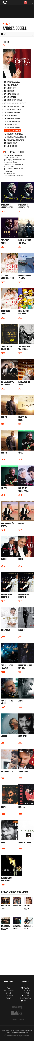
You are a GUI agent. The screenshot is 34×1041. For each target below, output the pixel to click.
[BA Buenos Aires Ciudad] (17, 1013)
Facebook (27, 993)
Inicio (8, 988)
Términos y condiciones (12, 1032)
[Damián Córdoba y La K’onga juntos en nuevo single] (17, 920)
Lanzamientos (8, 996)
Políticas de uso (23, 1032)
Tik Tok (27, 996)
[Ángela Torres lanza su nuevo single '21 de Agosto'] (28, 900)
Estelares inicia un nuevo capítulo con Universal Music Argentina (5, 927)
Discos (3, 34)
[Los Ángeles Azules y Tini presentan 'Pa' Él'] (17, 900)
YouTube (26, 988)
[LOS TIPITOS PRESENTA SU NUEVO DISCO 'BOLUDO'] (5, 900)
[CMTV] (4, 2)
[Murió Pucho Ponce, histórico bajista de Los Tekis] (28, 920)
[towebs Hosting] (17, 1007)
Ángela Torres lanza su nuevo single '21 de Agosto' (27, 907)
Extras (8, 998)
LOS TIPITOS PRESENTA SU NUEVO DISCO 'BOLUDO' (5, 907)
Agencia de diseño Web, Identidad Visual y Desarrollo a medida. (19, 1036)
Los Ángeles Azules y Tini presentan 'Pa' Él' (17, 907)
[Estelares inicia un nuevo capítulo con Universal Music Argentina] (5, 920)
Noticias (8, 993)
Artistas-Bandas (8, 990)
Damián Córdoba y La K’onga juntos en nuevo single (17, 927)
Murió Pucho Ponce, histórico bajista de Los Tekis (28, 927)
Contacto (27, 1001)
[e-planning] (17, 1019)
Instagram (27, 990)
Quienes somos (26, 998)
